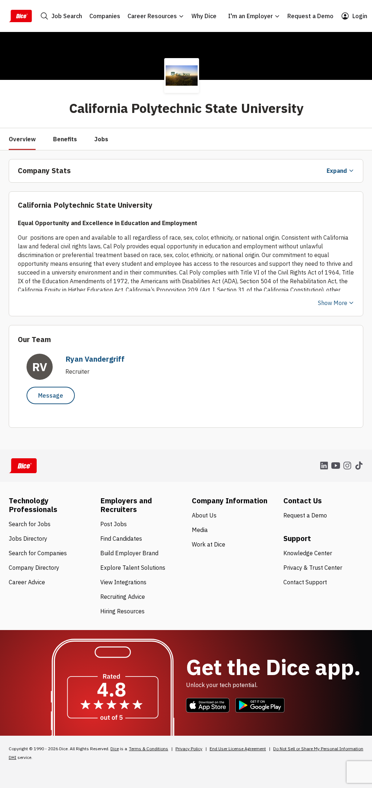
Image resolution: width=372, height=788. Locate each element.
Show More (332, 302)
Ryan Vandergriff (95, 359)
